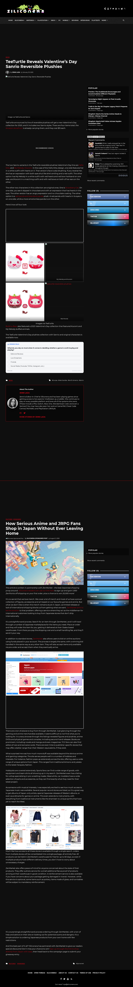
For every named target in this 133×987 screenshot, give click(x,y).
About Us (63, 973)
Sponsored (17, 519)
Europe (55, 380)
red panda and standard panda (29, 196)
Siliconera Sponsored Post (37, 538)
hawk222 (98, 143)
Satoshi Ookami (101, 153)
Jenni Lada (16, 72)
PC (59, 20)
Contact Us (73, 973)
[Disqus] (45, 447)
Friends (13, 362)
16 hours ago (98, 160)
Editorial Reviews (17, 354)
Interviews (85, 20)
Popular (101, 137)
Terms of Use (85, 973)
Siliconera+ (19, 20)
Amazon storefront (14, 128)
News (8, 57)
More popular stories (95, 129)
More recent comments (96, 181)
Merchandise (63, 380)
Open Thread (39, 973)
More (104, 20)
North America (73, 380)
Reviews (75, 20)
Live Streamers (16, 358)
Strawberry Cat (72, 188)
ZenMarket (38, 639)
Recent (95, 137)
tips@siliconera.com (70, 984)
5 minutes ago (122, 149)
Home (10, 20)
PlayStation (42, 20)
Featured (9, 519)
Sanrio (82, 380)
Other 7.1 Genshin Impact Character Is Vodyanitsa (103, 149)
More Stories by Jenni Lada (32, 417)
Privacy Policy (99, 973)
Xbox (53, 20)
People (90, 137)
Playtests (96, 20)
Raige (97, 164)
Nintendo (30, 20)
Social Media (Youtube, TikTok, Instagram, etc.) (27, 366)
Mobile (65, 20)
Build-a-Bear (12, 326)
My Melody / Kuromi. (23, 168)
